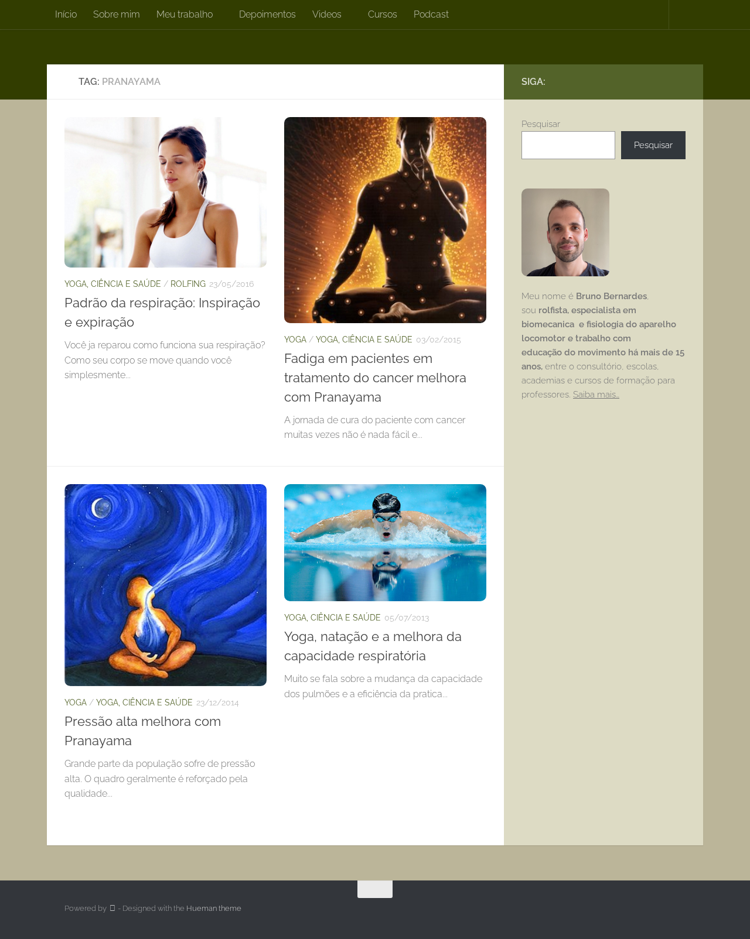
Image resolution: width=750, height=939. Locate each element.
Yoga (295, 339)
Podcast (431, 14)
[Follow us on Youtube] (678, 81)
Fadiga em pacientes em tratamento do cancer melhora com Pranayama (375, 378)
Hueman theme (213, 908)
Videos (327, 14)
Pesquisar (540, 124)
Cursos (382, 14)
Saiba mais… (596, 394)
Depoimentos (267, 14)
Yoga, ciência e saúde (112, 284)
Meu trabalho (184, 14)
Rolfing (188, 284)
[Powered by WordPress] (112, 908)
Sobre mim (116, 14)
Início (66, 14)
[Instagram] (660, 81)
